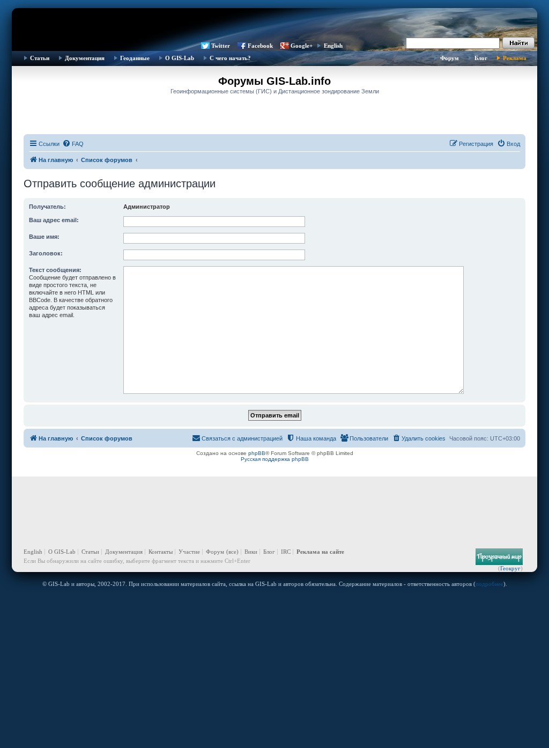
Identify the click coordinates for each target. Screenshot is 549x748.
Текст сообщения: (55, 270)
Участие (189, 551)
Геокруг (510, 568)
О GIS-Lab (179, 58)
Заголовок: (46, 253)
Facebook (260, 45)
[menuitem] (73, 143)
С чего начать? (230, 58)
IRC (286, 551)
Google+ (302, 45)
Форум (449, 58)
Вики (250, 551)
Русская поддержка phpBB (275, 459)
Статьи (39, 58)
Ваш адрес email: (54, 220)
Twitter (220, 45)
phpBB (256, 453)
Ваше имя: (44, 236)
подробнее (489, 584)
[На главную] (274, 24)
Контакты (161, 551)
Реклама (514, 58)
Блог (480, 58)
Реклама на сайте (320, 551)
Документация (85, 58)
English (333, 45)
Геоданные (135, 58)
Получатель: (47, 206)
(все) (232, 551)
